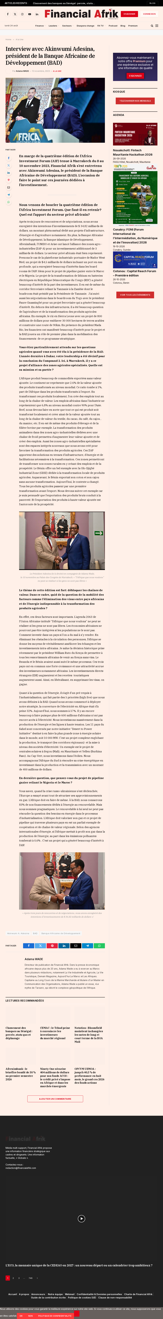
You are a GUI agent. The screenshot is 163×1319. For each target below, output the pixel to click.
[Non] (76, 1314)
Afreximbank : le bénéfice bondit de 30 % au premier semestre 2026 (21, 1074)
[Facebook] (9, 158)
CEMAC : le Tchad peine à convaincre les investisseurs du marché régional (65, 3)
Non (30, 1316)
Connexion (149, 14)
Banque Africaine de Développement (61, 933)
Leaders (53, 25)
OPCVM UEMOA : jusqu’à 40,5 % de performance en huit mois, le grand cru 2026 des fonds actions (89, 1075)
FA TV (100, 25)
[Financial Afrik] (81, 14)
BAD (35, 933)
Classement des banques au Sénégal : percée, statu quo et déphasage (19, 1033)
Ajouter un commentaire (55, 1099)
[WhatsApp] (9, 202)
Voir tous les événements (135, 295)
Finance (39, 25)
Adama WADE (22, 71)
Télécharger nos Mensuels (135, 101)
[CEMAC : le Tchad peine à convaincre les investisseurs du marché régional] (55, 1015)
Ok (21, 1316)
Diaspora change (85, 25)
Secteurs (67, 25)
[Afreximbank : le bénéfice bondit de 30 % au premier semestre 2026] (21, 1056)
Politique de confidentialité (54, 1316)
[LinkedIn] (9, 173)
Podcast (113, 25)
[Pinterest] (9, 180)
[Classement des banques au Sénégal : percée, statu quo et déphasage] (21, 1015)
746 (30, 1278)
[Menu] (156, 25)
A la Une (57, 71)
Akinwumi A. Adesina (18, 933)
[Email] (9, 187)
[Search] (152, 25)
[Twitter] (9, 165)
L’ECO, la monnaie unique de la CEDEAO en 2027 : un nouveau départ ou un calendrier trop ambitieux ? (79, 1265)
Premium (133, 25)
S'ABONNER (129, 14)
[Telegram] (9, 195)
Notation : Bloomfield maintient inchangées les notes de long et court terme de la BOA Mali (88, 1034)
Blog (153, 3)
